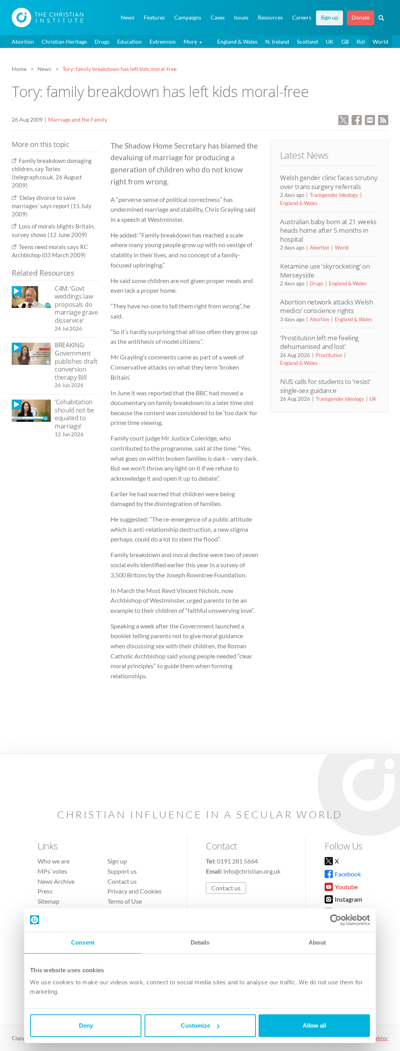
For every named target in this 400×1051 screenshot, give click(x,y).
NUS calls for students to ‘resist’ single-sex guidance (325, 386)
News (127, 17)
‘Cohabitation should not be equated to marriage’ (74, 414)
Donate (361, 17)
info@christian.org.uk (251, 871)
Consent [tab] (83, 942)
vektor (380, 1038)
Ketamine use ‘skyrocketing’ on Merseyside (325, 270)
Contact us (122, 881)
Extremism (163, 41)
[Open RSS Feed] (383, 119)
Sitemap (48, 901)
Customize (195, 1025)
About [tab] (317, 942)
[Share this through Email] (370, 119)
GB (345, 41)
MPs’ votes (52, 871)
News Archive (56, 881)
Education (129, 41)
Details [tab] (200, 942)
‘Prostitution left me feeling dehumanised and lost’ (319, 342)
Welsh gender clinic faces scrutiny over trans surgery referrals (328, 182)
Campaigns (187, 17)
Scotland (307, 41)
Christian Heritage (64, 41)
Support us (122, 871)
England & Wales (237, 41)
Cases (218, 17)
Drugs (102, 41)
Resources (270, 17)
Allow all (314, 1025)
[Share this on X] (343, 119)
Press (45, 891)
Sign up (329, 17)
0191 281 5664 (237, 861)
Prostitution (329, 355)
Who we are (54, 861)
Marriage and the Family (77, 119)
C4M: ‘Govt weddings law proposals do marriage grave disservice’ (76, 304)
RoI (361, 41)
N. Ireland (277, 41)
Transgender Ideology (334, 195)
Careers (301, 17)
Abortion (23, 41)
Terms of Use (124, 901)
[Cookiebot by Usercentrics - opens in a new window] (336, 920)
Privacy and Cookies (134, 891)
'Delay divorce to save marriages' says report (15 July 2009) (51, 206)
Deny (86, 1025)
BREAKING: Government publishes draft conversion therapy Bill (76, 361)
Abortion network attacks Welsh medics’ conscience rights (326, 306)
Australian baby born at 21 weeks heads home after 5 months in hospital (328, 230)
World (380, 41)
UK (330, 41)
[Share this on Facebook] (357, 119)
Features (154, 17)
